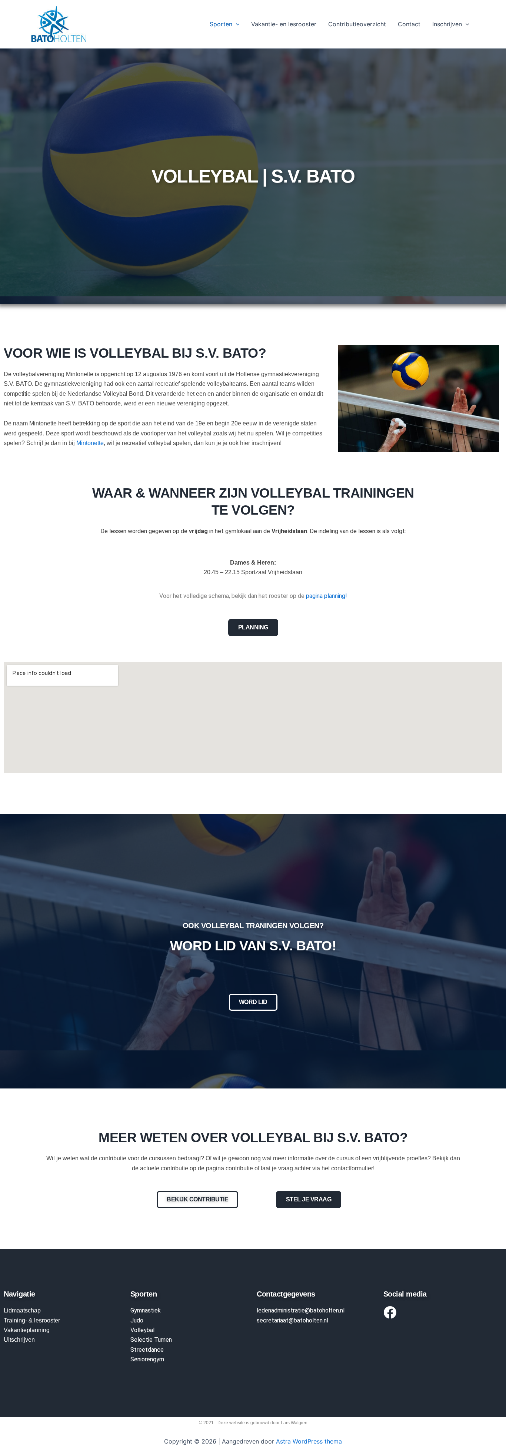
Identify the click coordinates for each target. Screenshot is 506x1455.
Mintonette (90, 443)
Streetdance (147, 1349)
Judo (136, 1320)
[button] (236, 24)
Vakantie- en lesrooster (283, 24)
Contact (409, 24)
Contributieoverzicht (357, 24)
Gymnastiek (145, 1310)
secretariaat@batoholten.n (292, 1320)
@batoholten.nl (324, 1310)
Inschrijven (447, 24)
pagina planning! (326, 595)
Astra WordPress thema (309, 1441)
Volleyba (141, 1330)
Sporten (221, 24)
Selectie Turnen (151, 1339)
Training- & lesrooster (32, 1320)
